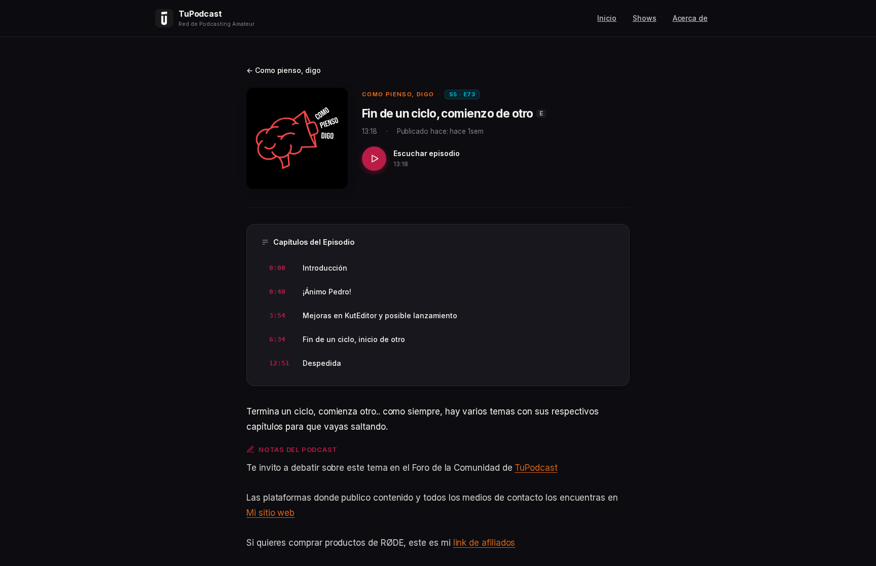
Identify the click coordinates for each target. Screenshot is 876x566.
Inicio (606, 18)
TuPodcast (536, 468)
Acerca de (690, 18)
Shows (644, 18)
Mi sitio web (270, 513)
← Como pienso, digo (283, 70)
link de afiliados (484, 543)
